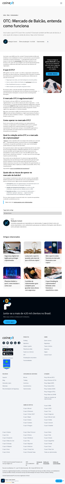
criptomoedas (17, 61)
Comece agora (10, 322)
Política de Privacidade (46, 462)
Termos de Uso (39, 462)
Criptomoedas (14, 15)
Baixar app (59, 481)
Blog (8, 15)
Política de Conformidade (56, 462)
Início (4, 15)
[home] (8, 3)
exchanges (28, 82)
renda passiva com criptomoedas (23, 202)
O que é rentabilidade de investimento (19, 168)
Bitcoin (6, 141)
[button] (60, 3)
